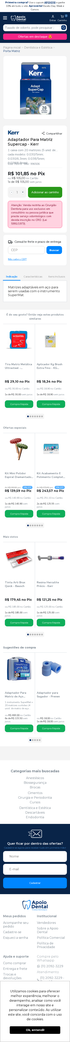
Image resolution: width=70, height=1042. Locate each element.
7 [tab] (42, 417)
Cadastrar (35, 883)
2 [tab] (30, 417)
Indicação (11, 276)
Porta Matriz (11, 51)
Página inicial (12, 47)
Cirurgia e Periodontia (35, 797)
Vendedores (46, 923)
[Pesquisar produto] (63, 27)
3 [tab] (33, 417)
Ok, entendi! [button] (35, 1030)
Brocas (35, 787)
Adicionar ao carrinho (45, 192)
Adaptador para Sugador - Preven (48, 694)
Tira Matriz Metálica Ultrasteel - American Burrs (18, 366)
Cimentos (35, 793)
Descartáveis (35, 812)
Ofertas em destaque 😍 (35, 37)
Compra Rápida (19, 404)
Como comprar (14, 963)
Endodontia (35, 817)
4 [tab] (35, 417)
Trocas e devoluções (12, 976)
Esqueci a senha (15, 938)
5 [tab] (37, 417)
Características (33, 276)
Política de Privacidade (46, 945)
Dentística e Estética (38, 47)
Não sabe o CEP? (17, 259)
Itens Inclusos (56, 276)
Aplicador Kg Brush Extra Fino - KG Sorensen (49, 366)
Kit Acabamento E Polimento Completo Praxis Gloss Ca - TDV (51, 475)
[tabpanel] (19, 367)
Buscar (54, 250)
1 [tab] (28, 417)
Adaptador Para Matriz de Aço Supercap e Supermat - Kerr (15, 694)
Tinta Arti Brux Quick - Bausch (15, 584)
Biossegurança (35, 783)
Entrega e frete (15, 969)
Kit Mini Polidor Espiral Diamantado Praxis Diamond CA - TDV (18, 475)
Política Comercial (51, 938)
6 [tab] (40, 417)
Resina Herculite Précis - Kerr (48, 584)
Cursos (35, 802)
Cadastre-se (12, 932)
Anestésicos (35, 778)
